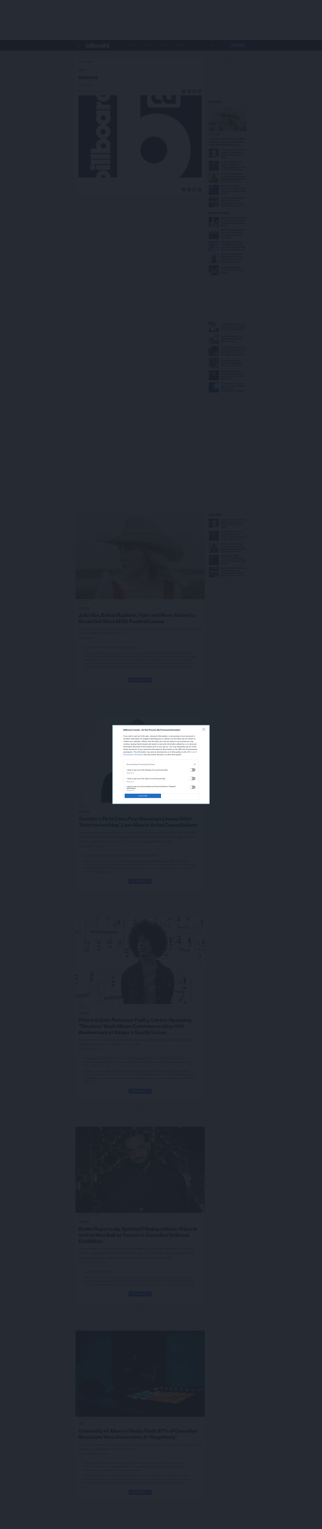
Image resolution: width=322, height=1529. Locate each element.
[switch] (192, 770)
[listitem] (161, 764)
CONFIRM (143, 796)
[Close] (204, 730)
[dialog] (161, 764)
